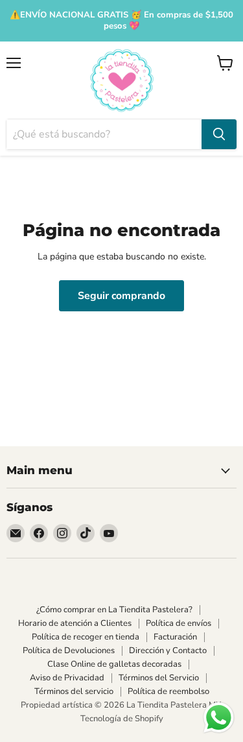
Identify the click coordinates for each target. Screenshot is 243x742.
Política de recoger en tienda (85, 637)
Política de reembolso (168, 691)
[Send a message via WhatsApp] (219, 718)
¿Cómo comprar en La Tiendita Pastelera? (114, 610)
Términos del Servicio (159, 678)
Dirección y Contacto (168, 650)
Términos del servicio (73, 691)
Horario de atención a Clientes (75, 623)
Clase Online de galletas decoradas (114, 664)
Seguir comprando (121, 296)
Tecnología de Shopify (121, 718)
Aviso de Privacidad (67, 678)
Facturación (175, 637)
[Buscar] (219, 134)
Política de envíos (178, 623)
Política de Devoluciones (69, 650)
